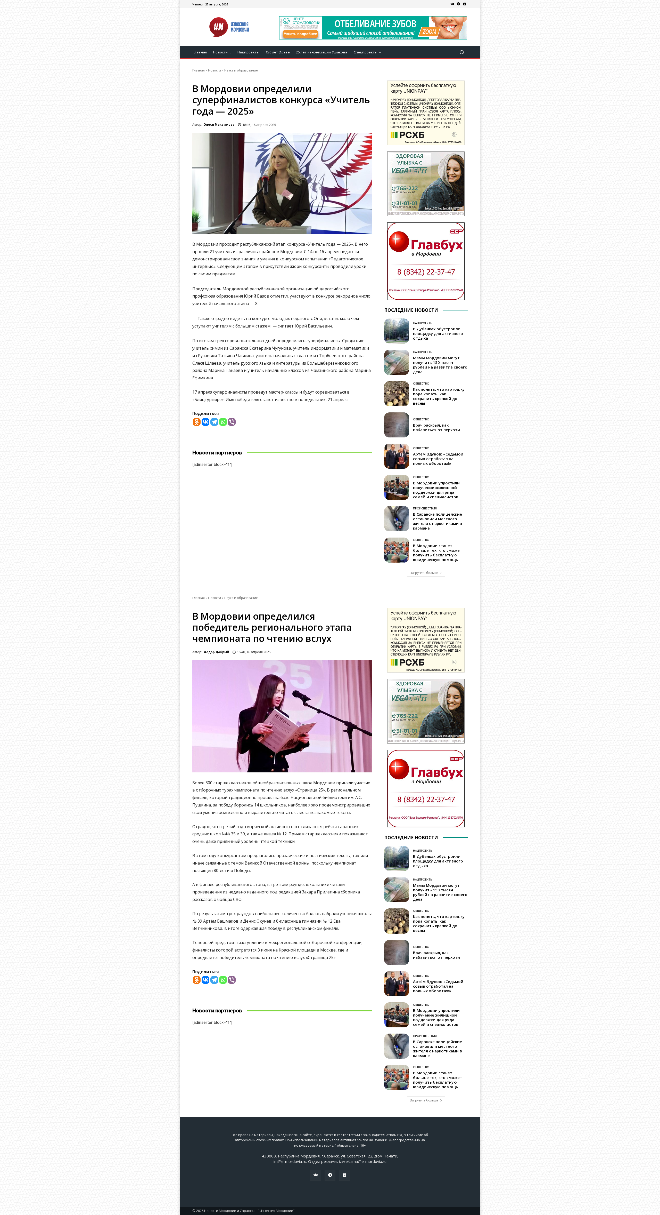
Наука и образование (241, 70)
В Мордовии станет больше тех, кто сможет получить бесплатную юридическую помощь (437, 552)
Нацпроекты (423, 323)
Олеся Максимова (219, 124)
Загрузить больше (424, 573)
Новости (214, 70)
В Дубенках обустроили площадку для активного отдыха (438, 333)
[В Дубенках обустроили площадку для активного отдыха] (396, 330)
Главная (198, 70)
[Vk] (452, 4)
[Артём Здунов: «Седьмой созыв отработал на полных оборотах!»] (396, 456)
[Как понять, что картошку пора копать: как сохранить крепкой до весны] (396, 393)
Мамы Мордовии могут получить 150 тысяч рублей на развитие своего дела (440, 364)
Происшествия (425, 508)
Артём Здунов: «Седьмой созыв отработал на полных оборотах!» (438, 458)
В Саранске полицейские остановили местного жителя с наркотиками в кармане (437, 521)
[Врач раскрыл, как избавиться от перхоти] (396, 424)
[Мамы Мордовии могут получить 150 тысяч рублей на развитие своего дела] (396, 362)
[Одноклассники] (464, 4)
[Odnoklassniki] (197, 422)
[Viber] (232, 422)
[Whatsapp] (223, 422)
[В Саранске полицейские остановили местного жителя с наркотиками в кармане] (396, 518)
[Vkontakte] (205, 422)
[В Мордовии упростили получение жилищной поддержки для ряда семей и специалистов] (396, 487)
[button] (462, 52)
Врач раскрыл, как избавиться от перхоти (436, 427)
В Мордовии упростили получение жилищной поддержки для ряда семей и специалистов (436, 489)
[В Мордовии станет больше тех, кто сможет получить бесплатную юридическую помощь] (396, 550)
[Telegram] (458, 4)
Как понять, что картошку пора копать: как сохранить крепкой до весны (439, 396)
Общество (421, 383)
